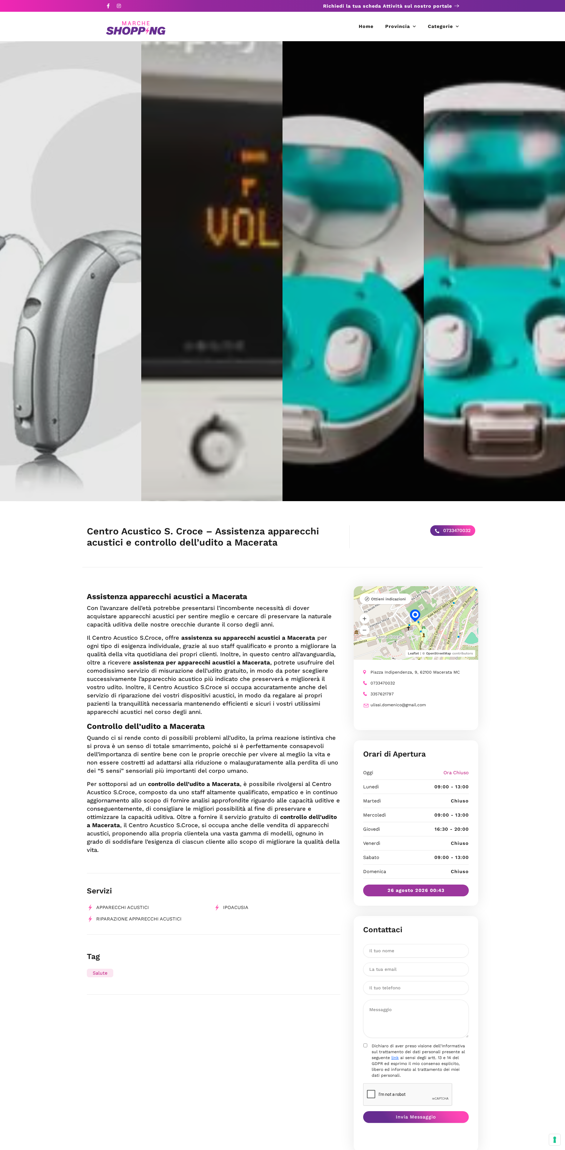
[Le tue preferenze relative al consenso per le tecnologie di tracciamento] (554, 1139)
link (395, 1057)
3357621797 (382, 694)
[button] (365, 619)
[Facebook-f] (108, 6)
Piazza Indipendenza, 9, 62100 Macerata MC (415, 672)
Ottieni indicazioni (388, 599)
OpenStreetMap (438, 653)
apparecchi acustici (122, 907)
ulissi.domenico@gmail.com (398, 704)
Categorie (440, 26)
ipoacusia (235, 907)
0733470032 (456, 530)
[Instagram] (119, 6)
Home (366, 26)
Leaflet (413, 653)
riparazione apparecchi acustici (139, 919)
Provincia (397, 26)
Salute (100, 973)
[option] (70, 271)
